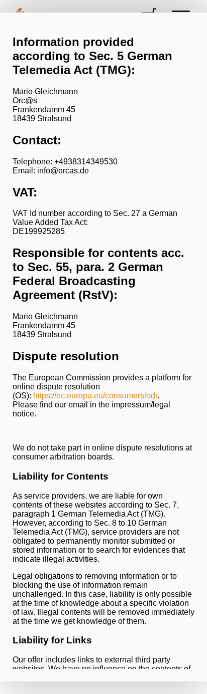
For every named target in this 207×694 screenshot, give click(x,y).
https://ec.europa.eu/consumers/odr (95, 395)
